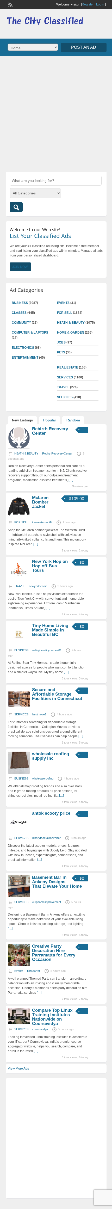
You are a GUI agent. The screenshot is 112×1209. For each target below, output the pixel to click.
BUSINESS (20, 303)
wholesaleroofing (42, 778)
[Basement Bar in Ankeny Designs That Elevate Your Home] (19, 896)
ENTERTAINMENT (25, 357)
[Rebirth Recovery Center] (19, 448)
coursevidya (40, 1029)
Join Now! (20, 267)
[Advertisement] (56, 113)
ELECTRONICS (23, 347)
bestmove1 (39, 714)
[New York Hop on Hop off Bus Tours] (19, 580)
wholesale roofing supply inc (50, 756)
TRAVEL (63, 387)
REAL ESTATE (67, 367)
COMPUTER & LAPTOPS (30, 332)
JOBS (61, 342)
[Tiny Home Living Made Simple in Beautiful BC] (19, 644)
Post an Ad (83, 47)
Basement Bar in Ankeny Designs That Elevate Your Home (57, 882)
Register (88, 4)
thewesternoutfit (42, 522)
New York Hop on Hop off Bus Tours (50, 566)
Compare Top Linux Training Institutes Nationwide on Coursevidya (52, 1017)
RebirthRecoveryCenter (57, 453)
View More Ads (18, 1068)
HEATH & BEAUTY (71, 322)
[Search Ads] (16, 207)
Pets (61, 352)
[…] (71, 480)
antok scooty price (51, 813)
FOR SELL (64, 313)
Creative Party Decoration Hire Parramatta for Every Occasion (53, 953)
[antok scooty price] (19, 832)
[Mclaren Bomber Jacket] (19, 516)
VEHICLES (65, 397)
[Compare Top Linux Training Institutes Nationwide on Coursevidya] (19, 1023)
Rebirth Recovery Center (50, 431)
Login (100, 4)
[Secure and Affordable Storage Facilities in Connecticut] (19, 708)
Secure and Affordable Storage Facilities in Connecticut (57, 694)
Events (63, 303)
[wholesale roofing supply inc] (19, 773)
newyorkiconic (38, 586)
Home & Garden (70, 332)
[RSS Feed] (10, 4)
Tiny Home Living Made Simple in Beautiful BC (50, 630)
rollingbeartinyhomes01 (46, 650)
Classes (19, 313)
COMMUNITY (21, 322)
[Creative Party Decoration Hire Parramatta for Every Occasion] (19, 965)
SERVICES (65, 377)
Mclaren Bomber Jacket (40, 502)
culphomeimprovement (46, 902)
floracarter (33, 970)
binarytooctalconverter (46, 837)
